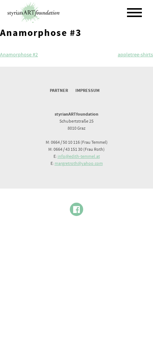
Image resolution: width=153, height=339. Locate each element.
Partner (59, 90)
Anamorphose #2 (19, 54)
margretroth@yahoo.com (79, 163)
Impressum (87, 90)
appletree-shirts (135, 54)
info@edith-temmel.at (79, 156)
